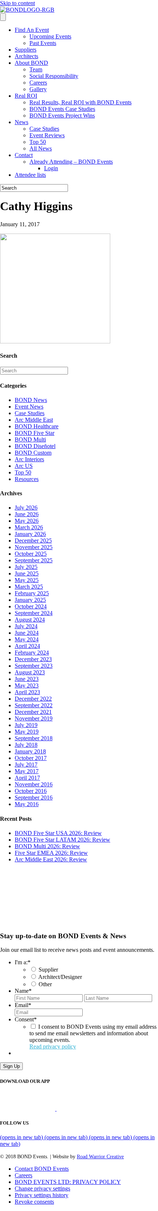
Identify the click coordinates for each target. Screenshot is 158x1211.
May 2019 (27, 732)
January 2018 (30, 751)
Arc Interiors (29, 459)
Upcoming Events (50, 36)
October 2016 (31, 791)
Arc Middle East (34, 420)
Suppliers (25, 49)
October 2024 (31, 606)
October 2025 (31, 554)
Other (45, 984)
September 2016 (34, 797)
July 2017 (26, 764)
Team (35, 69)
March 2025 (29, 587)
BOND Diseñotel (35, 446)
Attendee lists (30, 175)
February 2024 (32, 652)
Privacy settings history (41, 1195)
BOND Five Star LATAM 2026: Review (62, 839)
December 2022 (33, 699)
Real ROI (26, 96)
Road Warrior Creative (100, 1156)
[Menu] (3, 17)
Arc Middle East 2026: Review (51, 859)
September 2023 (34, 666)
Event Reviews (47, 135)
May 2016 (27, 804)
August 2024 (30, 619)
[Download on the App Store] (28, 1109)
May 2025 (27, 580)
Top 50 (37, 142)
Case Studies (44, 129)
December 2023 (33, 659)
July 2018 (26, 745)
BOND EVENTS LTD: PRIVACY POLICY (68, 1182)
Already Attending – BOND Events (71, 162)
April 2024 (27, 646)
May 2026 (27, 521)
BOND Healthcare (36, 426)
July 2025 (26, 567)
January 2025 (30, 600)
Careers (38, 82)
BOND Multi (30, 439)
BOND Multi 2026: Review (47, 846)
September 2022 (34, 705)
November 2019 (34, 718)
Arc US (24, 466)
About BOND (31, 63)
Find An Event (32, 30)
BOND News (31, 400)
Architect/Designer (60, 977)
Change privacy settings (42, 1188)
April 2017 (27, 778)
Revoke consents (34, 1202)
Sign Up (11, 1066)
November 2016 (34, 784)
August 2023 (30, 672)
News (21, 122)
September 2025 (34, 560)
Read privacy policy (52, 1046)
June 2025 (27, 573)
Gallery (38, 89)
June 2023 (27, 679)
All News (40, 148)
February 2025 (32, 593)
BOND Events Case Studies (62, 109)
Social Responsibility (53, 76)
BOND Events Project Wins (62, 115)
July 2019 (26, 725)
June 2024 (27, 633)
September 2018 (34, 738)
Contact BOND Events (42, 1169)
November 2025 (34, 547)
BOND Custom (33, 453)
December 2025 (33, 540)
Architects (26, 56)
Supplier (48, 969)
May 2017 (27, 771)
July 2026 (26, 507)
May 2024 (27, 639)
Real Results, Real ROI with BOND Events (80, 102)
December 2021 (33, 712)
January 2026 (30, 534)
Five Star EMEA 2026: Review (51, 853)
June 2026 (27, 514)
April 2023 (27, 692)
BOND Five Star (34, 433)
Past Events (42, 43)
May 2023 (27, 685)
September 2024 (34, 613)
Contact (24, 155)
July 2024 (26, 626)
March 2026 (29, 527)
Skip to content (17, 3)
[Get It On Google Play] (87, 1109)
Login (51, 168)
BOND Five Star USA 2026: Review (58, 833)
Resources (27, 479)
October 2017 (31, 758)
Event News (29, 406)
